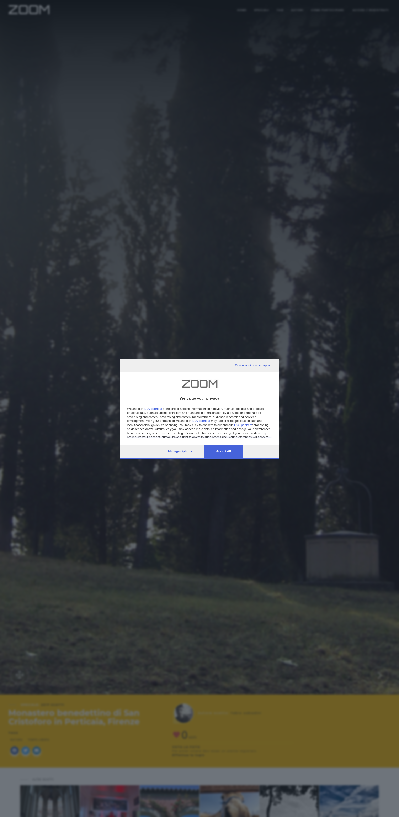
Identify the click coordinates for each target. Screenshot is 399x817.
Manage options (180, 451)
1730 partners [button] (152, 408)
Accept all (223, 451)
